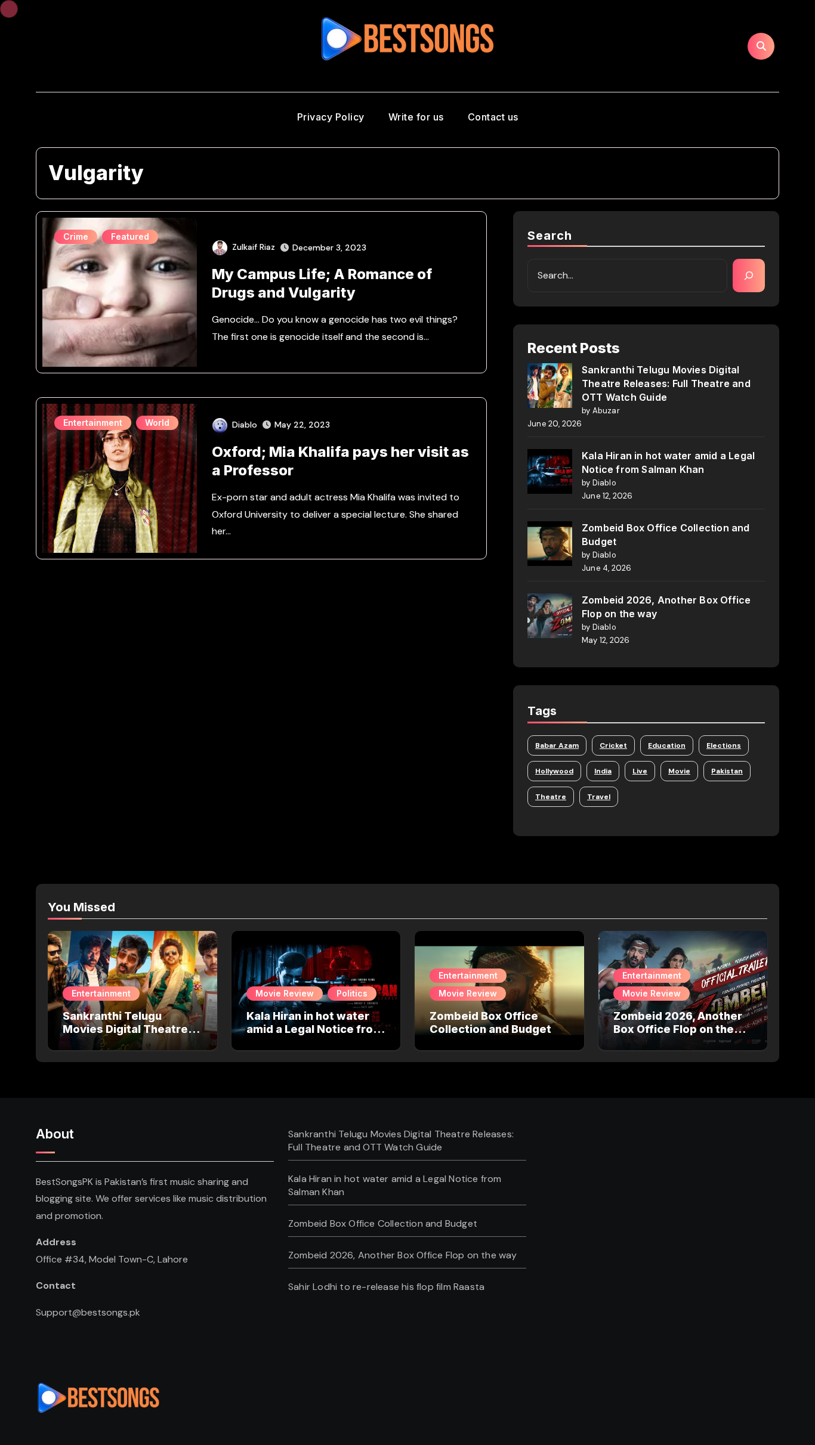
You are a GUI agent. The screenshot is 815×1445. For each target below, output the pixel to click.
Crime (75, 236)
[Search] (749, 275)
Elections (723, 745)
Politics (352, 993)
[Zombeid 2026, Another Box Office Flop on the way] (549, 615)
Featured (130, 236)
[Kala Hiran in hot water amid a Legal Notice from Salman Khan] (549, 471)
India (603, 771)
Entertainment (92, 422)
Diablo (244, 424)
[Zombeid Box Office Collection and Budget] (549, 543)
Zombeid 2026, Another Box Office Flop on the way (677, 1029)
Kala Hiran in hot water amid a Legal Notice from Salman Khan (314, 1029)
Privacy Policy (331, 117)
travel (598, 797)
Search (550, 235)
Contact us (493, 117)
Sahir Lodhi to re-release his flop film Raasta (386, 1286)
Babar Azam (557, 745)
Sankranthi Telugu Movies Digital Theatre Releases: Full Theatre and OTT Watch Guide (666, 383)
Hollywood (554, 771)
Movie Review (284, 993)
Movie (679, 771)
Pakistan (727, 771)
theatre (550, 797)
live (639, 771)
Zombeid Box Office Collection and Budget (490, 1022)
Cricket (613, 745)
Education (667, 745)
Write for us (416, 117)
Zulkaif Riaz (253, 247)
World (157, 422)
